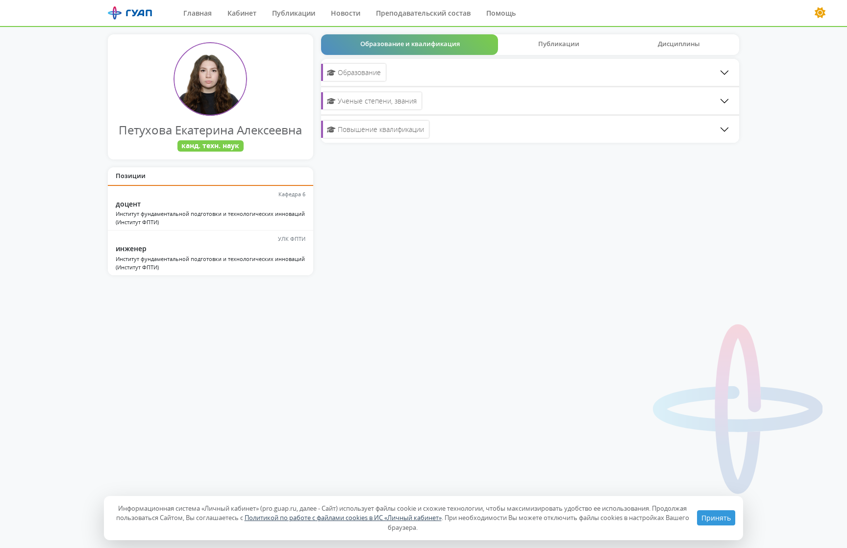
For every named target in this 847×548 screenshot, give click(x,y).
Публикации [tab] (558, 43)
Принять (716, 517)
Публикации (293, 13)
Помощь (501, 13)
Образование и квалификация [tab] (410, 43)
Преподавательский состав (423, 13)
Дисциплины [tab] (679, 43)
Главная (197, 13)
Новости (345, 13)
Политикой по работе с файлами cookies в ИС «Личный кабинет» (343, 517)
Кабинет (241, 13)
